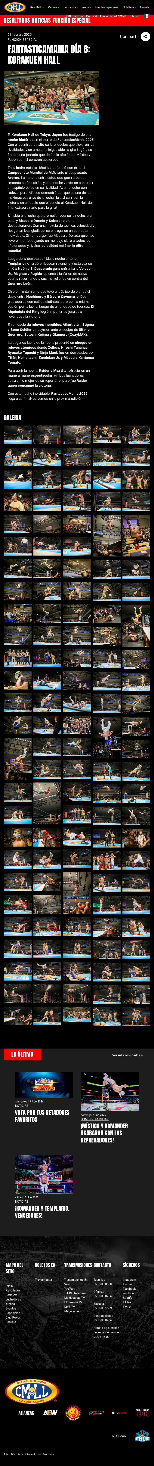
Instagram (129, 1280)
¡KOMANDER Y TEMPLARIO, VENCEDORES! (42, 1212)
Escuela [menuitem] (144, 7)
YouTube (69, 1289)
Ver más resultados (126, 1055)
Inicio (9, 1286)
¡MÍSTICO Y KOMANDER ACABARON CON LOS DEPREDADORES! (104, 1133)
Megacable (71, 1311)
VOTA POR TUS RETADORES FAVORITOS (42, 1116)
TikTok (127, 1302)
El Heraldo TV (73, 1302)
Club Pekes (13, 1317)
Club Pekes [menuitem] (129, 7)
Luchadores (13, 1299)
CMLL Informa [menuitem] (75, 16)
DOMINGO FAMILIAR (95, 1119)
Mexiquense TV (74, 1298)
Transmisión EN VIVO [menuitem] (113, 16)
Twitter (127, 1284)
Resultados (13, 1290)
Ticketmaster (43, 1280)
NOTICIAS (21, 1106)
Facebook (129, 1289)
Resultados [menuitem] (37, 7)
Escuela (11, 1322)
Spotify (127, 1298)
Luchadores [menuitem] (71, 7)
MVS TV (69, 1307)
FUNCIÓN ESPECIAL (22, 40)
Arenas (10, 1304)
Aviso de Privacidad (26, 1454)
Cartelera (11, 1295)
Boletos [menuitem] (134, 16)
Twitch (127, 1307)
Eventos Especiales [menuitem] (106, 7)
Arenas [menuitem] (86, 7)
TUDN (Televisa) (75, 1293)
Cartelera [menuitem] (53, 7)
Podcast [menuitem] (91, 16)
